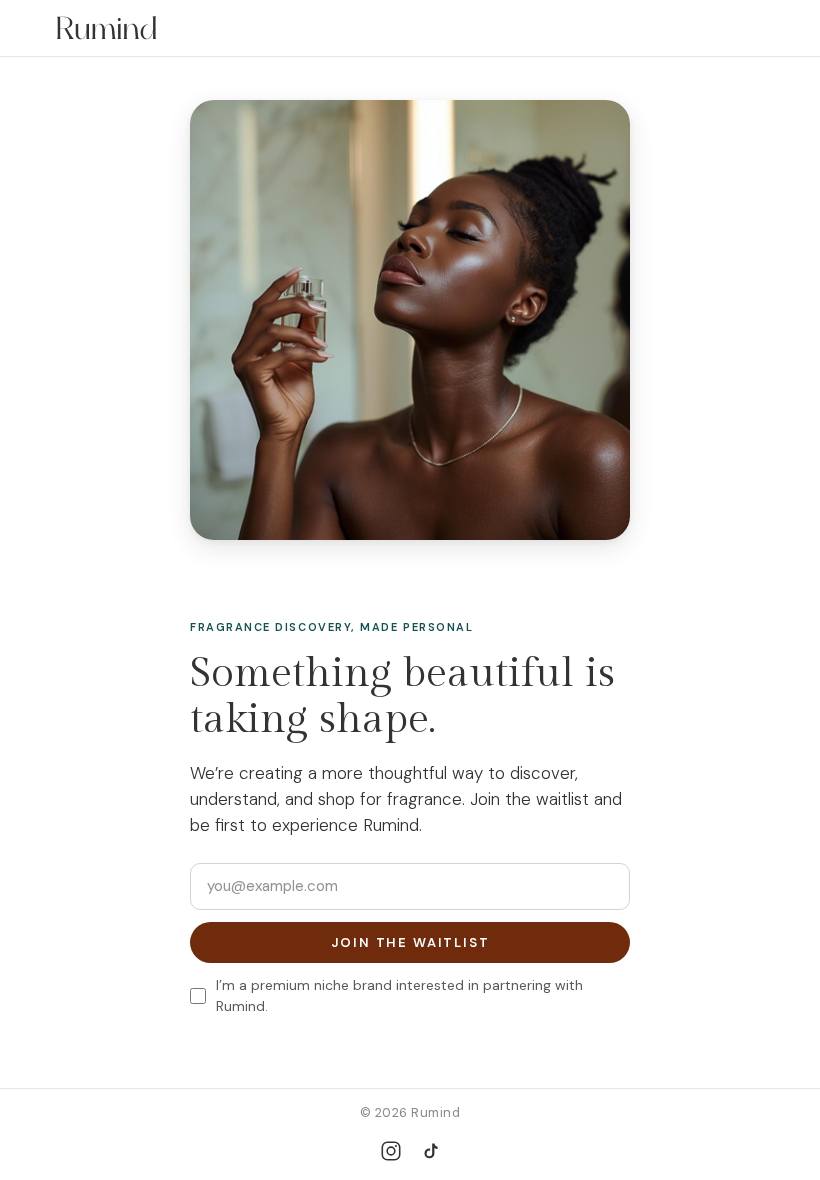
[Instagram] (391, 1151)
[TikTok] (430, 1151)
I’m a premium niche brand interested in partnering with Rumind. (399, 995)
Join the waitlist (410, 942)
